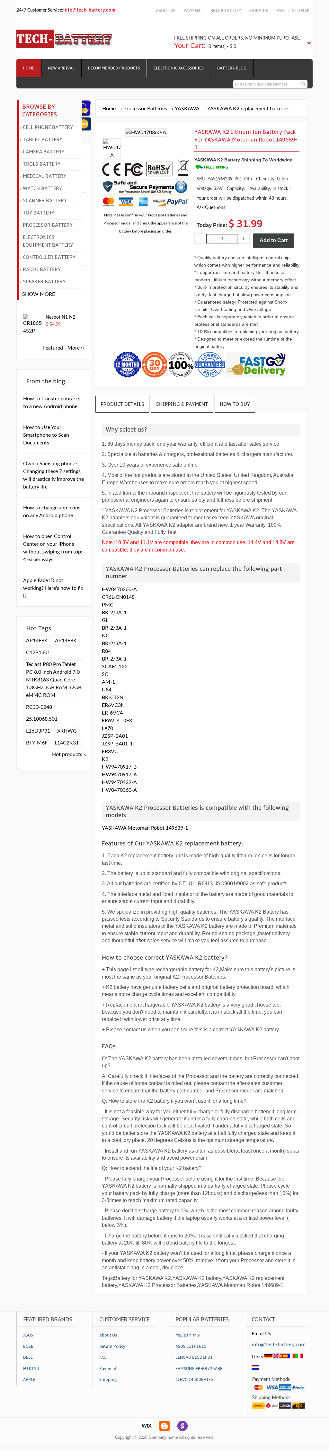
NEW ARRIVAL (61, 68)
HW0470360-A (119, 589)
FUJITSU (31, 1368)
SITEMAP (300, 10)
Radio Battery (42, 269)
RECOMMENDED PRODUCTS (114, 68)
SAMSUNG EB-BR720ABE (198, 1368)
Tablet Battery (42, 139)
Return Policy (112, 1346)
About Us (108, 1335)
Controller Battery (49, 257)
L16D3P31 (38, 731)
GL (105, 620)
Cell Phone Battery (48, 127)
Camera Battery (43, 152)
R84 (106, 651)
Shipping (108, 1379)
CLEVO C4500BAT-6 (194, 1379)
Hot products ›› (69, 754)
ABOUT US (165, 10)
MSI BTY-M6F (188, 1335)
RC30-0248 (39, 707)
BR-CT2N (112, 697)
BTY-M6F (37, 742)
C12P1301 (38, 652)
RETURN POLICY (225, 10)
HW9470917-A (119, 774)
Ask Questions (211, 207)
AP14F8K (37, 640)
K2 (105, 759)
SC (105, 674)
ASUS (28, 1335)
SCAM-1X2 (115, 666)
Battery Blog (231, 68)
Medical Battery (44, 176)
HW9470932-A (119, 782)
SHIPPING (259, 10)
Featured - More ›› (63, 348)
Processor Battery (48, 225)
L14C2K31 (67, 742)
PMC (107, 604)
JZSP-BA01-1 (117, 743)
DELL (28, 1357)
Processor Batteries (145, 108)
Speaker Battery (44, 281)
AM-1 (108, 682)
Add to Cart (274, 240)
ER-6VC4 (112, 713)
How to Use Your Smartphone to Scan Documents (46, 435)
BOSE (28, 1346)
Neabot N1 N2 (60, 317)
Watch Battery (42, 188)
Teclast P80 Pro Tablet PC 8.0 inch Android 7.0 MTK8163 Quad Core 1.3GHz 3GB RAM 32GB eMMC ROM (53, 680)
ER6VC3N (113, 705)
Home (28, 68)
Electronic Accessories (179, 68)
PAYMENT (192, 10)
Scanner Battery (45, 200)
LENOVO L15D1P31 (194, 1357)
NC (105, 635)
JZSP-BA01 (115, 736)
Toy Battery (38, 213)
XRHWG (67, 731)
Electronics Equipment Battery (48, 241)
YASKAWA (187, 108)
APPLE (29, 1379)
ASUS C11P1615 (191, 1346)
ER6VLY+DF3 (117, 720)
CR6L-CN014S (118, 597)
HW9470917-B (119, 767)
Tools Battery (41, 164)
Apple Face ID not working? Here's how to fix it (53, 588)
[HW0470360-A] (111, 155)
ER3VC (110, 751)
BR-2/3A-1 (114, 612)
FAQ (280, 10)
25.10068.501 (42, 719)
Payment (108, 1368)
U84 (106, 689)
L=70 (107, 728)
